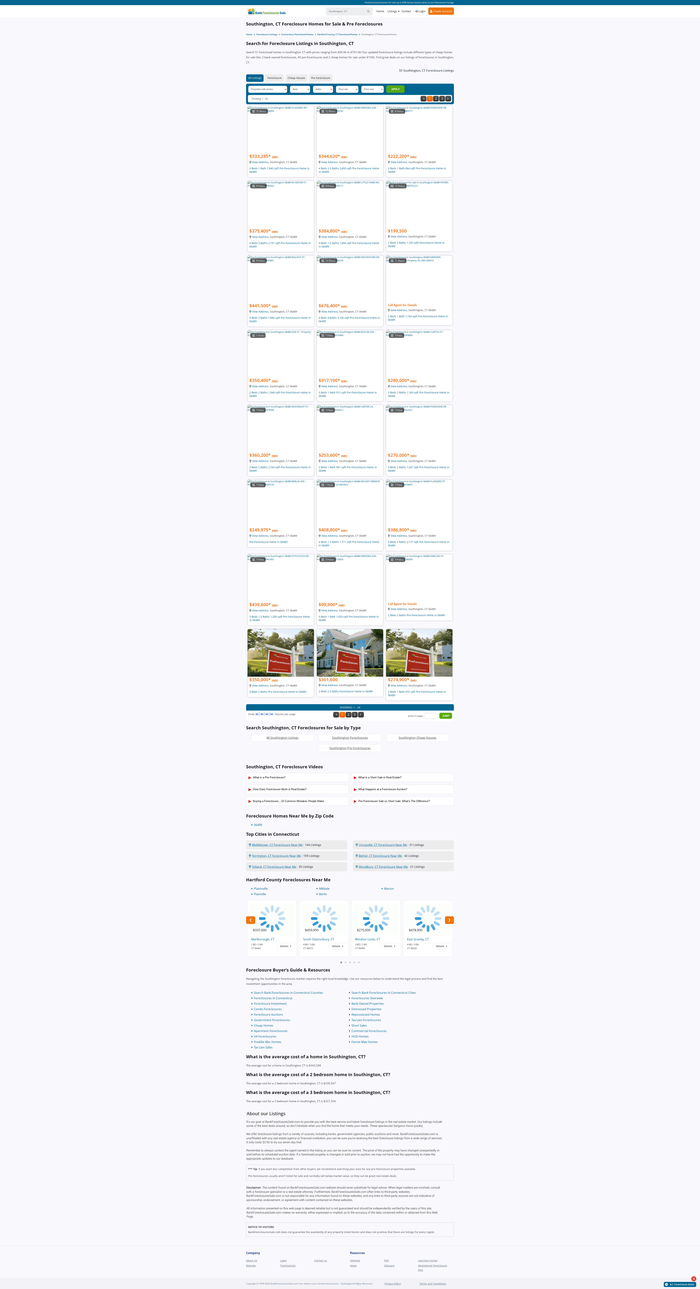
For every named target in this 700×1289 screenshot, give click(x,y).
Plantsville (261, 889)
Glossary (389, 1265)
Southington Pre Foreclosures (350, 748)
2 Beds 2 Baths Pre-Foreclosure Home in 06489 (416, 615)
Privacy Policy (393, 1283)
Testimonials (288, 1265)
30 (261, 714)
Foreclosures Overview (367, 998)
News (353, 1265)
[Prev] (423, 99)
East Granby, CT (418, 939)
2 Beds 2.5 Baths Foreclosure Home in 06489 (346, 691)
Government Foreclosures (272, 1020)
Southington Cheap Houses (417, 738)
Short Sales (359, 1025)
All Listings (254, 78)
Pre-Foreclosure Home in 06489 (268, 542)
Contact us (320, 1260)
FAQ (386, 1260)
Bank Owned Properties (367, 1004)
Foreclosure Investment (270, 1004)
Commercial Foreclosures (369, 1031)
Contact (406, 11)
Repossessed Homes (365, 1015)
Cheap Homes (263, 1025)
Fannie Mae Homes (364, 1042)
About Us (251, 1260)
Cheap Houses (296, 78)
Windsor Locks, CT (367, 939)
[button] (341, 962)
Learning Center (428, 1260)
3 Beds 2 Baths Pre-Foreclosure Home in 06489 (277, 691)
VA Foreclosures (265, 1036)
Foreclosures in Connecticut (273, 998)
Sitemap (355, 1260)
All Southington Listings (282, 738)
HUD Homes (360, 1036)
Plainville (260, 894)
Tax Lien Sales (263, 1047)
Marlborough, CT (262, 939)
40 (266, 714)
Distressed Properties (366, 1009)
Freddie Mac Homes (267, 1042)
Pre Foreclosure (320, 78)
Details (284, 946)
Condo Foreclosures (268, 1009)
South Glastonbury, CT (318, 939)
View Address (260, 162)
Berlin (323, 894)
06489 (258, 825)
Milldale (324, 889)
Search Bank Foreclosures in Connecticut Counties (288, 993)
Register (251, 1265)
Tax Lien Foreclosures (366, 1020)
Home (380, 11)
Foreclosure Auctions (268, 1015)
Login (421, 11)
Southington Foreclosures (350, 738)
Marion (389, 889)
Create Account (442, 11)
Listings (392, 11)
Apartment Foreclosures (270, 1031)
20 (256, 714)
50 (271, 714)
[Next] (448, 99)
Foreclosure (274, 78)
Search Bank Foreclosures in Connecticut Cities (383, 993)
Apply (395, 89)
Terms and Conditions (432, 1283)
